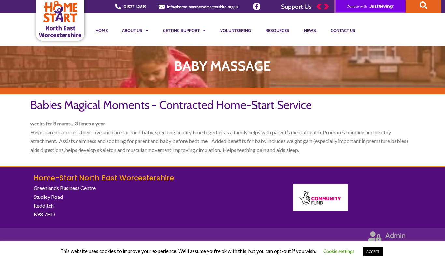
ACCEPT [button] (372, 251)
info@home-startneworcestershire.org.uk (202, 6)
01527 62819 (134, 6)
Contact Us (343, 30)
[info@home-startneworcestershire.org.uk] (162, 6)
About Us (132, 30)
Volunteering (235, 30)
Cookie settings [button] (338, 251)
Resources (277, 30)
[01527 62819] (118, 6)
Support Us (296, 6)
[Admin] (374, 236)
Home (101, 30)
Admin (395, 235)
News (310, 30)
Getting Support (181, 30)
